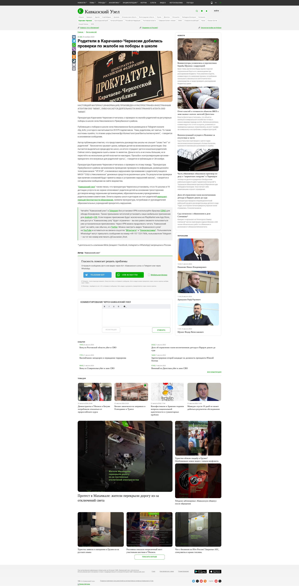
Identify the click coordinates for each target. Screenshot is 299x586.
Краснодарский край (101, 20)
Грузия (159, 17)
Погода (190, 3)
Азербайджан (106, 17)
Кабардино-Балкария (189, 17)
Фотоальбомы (176, 3)
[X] (74, 53)
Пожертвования (183, 571)
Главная (80, 32)
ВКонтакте (131, 230)
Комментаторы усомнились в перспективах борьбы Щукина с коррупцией (197, 64)
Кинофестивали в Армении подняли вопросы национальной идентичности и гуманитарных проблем (167, 410)
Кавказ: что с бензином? (89, 28)
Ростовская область (149, 20)
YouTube (87, 230)
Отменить (161, 330)
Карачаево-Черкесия (85, 20)
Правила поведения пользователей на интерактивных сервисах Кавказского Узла (126, 581)
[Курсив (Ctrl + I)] (109, 306)
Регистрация (111, 330)
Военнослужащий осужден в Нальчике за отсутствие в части (196, 136)
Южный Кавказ (83, 24)
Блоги (153, 3)
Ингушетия (176, 17)
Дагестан (167, 17)
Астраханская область (129, 17)
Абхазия (81, 17)
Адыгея (97, 17)
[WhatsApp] (74, 45)
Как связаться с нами (167, 571)
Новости (82, 3)
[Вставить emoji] (124, 306)
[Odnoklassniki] (74, 57)
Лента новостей (91, 32)
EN (220, 3)
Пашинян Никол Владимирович (192, 267)
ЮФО (92, 24)
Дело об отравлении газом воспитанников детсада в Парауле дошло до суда (197, 196)
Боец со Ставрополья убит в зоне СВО (97, 368)
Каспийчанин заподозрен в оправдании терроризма (103, 357)
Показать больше (149, 557)
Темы (91, 3)
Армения (116, 17)
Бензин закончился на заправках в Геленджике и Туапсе (129, 407)
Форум (144, 3)
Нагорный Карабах (116, 20)
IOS (95, 217)
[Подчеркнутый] (113, 306)
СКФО (180, 20)
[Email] (74, 65)
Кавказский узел (86, 187)
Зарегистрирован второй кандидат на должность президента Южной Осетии (182, 359)
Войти (216, 11)
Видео (163, 3)
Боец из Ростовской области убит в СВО (98, 347)
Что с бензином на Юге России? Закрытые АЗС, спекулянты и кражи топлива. (197, 550)
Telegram (113, 210)
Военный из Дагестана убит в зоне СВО (169, 368)
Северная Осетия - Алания (167, 20)
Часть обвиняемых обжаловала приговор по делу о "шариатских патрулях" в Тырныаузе (197, 175)
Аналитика (114, 3)
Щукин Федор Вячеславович (191, 331)
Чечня (203, 20)
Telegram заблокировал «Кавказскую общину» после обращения (196, 502)
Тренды (101, 3)
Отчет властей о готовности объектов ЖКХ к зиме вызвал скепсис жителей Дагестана (198, 112)
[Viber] (74, 49)
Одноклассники (147, 230)
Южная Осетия (212, 20)
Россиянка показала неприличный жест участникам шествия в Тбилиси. (144, 550)
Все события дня (214, 372)
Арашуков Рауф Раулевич (189, 299)
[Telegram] (74, 41)
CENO (163, 210)
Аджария (89, 17)
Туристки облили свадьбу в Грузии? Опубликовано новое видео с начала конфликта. (197, 459)
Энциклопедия (130, 3)
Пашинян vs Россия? (150, 28)
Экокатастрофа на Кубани (211, 28)
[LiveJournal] (74, 61)
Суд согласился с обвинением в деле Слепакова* (194, 215)
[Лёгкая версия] (212, 3)
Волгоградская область (146, 17)
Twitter (114, 227)
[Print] (74, 69)
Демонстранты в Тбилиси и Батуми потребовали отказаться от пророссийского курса (94, 409)
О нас (153, 571)
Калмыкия (201, 17)
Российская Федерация (132, 20)
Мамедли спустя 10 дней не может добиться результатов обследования (203, 407)
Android (88, 217)
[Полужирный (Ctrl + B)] (104, 306)
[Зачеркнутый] (118, 306)
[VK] (74, 37)
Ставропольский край (191, 20)
